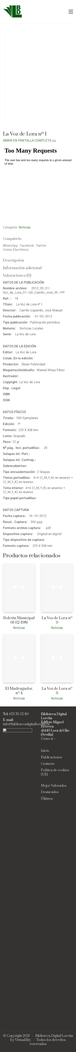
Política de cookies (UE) (55, 772)
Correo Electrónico (16, 249)
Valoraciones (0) (17, 275)
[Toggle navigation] (71, 11)
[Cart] (62, 11)
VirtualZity (23, 1040)
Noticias (25, 227)
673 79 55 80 (19, 714)
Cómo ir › (48, 739)
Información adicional (22, 268)
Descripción (13, 260)
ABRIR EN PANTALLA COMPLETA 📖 (29, 140)
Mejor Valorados (53, 786)
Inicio (45, 751)
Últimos (47, 799)
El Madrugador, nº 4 (19, 691)
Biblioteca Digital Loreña (54, 1036)
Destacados (50, 792)
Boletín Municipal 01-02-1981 (19, 620)
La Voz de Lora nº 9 (57, 620)
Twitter (41, 245)
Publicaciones (51, 758)
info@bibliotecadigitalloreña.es (26, 724)
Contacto (48, 764)
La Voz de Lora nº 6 (57, 691)
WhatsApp (10, 245)
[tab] (38, 261)
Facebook (27, 245)
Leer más (8, 627)
